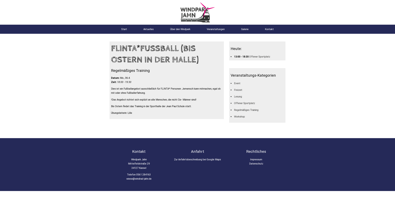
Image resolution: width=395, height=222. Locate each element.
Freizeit (238, 89)
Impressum (256, 159)
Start (124, 29)
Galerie (245, 29)
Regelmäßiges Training (246, 110)
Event (237, 83)
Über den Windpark (180, 29)
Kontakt (269, 29)
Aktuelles (148, 29)
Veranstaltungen (216, 29)
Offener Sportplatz (259, 56)
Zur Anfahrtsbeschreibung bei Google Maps (197, 159)
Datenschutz (256, 163)
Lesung (238, 96)
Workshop (239, 116)
